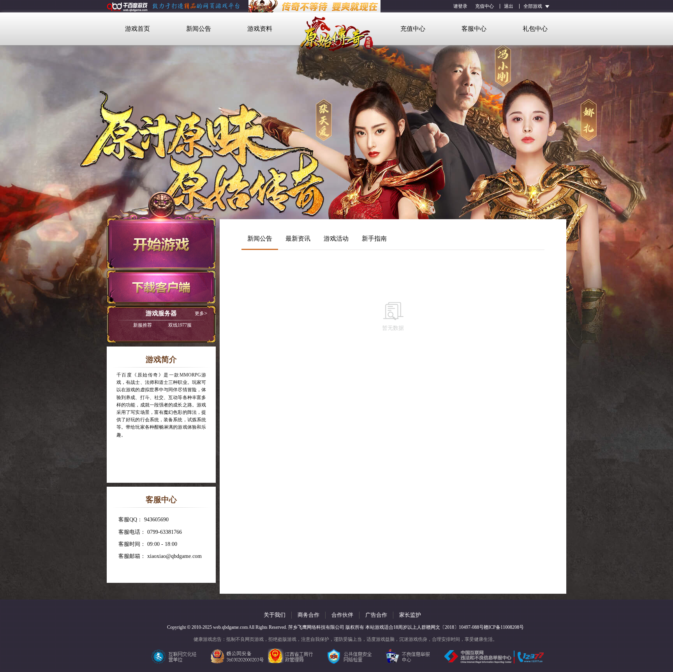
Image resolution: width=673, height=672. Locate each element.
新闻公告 (198, 28)
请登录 (460, 6)
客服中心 (474, 28)
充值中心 (484, 6)
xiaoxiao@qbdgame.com (174, 556)
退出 (508, 6)
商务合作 (308, 615)
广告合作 (376, 615)
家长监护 (410, 615)
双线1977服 (162, 325)
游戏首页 (137, 28)
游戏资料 (259, 28)
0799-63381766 (164, 532)
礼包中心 (535, 28)
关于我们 (274, 615)
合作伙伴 (342, 615)
